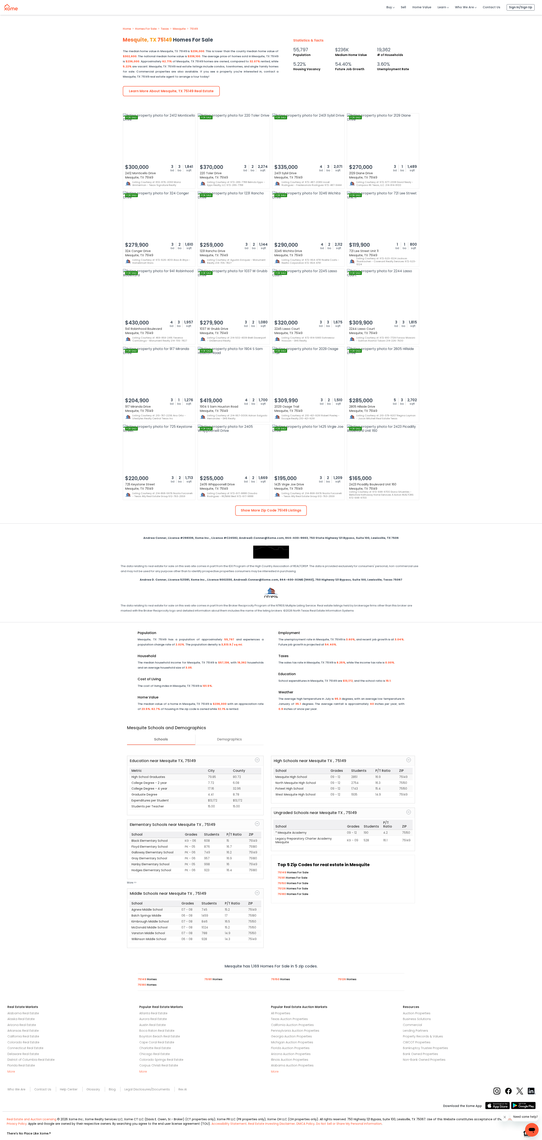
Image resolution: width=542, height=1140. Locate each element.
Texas (165, 29)
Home (127, 29)
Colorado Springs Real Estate (161, 1060)
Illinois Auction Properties (289, 1060)
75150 (282, 883)
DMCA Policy (305, 1124)
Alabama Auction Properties (292, 1065)
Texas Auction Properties (289, 1019)
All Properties (280, 1013)
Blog (112, 1089)
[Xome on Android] (523, 1105)
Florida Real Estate (21, 1065)
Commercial (412, 1025)
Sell (403, 7)
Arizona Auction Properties (291, 1054)
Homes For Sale (146, 29)
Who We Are (464, 7)
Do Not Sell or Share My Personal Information (349, 1124)
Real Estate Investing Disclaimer (271, 1124)
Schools (161, 739)
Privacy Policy (17, 1124)
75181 (282, 878)
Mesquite (179, 29)
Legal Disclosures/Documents (147, 1089)
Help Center (68, 1089)
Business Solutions (417, 1019)
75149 (194, 29)
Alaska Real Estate (21, 1019)
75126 (282, 888)
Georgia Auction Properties (291, 1036)
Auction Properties (416, 1013)
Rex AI (182, 1089)
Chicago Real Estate (154, 1054)
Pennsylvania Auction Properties (295, 1031)
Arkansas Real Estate (23, 1031)
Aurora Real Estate (153, 1019)
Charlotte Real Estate (155, 1048)
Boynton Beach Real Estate (159, 1036)
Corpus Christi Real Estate (158, 1065)
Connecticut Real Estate (25, 1048)
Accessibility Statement (229, 1124)
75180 (282, 894)
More (11, 1071)
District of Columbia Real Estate (31, 1060)
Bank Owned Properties (420, 1054)
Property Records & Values (423, 1036)
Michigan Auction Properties (292, 1042)
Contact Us (491, 7)
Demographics (229, 739)
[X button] (520, 1090)
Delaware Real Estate (23, 1054)
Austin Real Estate (152, 1025)
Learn (442, 7)
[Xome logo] (11, 6)
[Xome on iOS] (498, 1105)
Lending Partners (415, 1031)
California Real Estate (23, 1036)
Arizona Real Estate (21, 1025)
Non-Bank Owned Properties (424, 1060)
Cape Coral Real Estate (156, 1042)
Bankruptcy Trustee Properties (425, 1048)
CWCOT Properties (416, 1042)
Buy (389, 7)
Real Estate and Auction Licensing (31, 1119)
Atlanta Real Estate (153, 1013)
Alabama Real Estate (23, 1013)
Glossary (93, 1089)
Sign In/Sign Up (520, 7)
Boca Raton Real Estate (156, 1031)
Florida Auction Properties (290, 1048)
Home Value (421, 7)
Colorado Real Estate (23, 1042)
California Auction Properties (292, 1025)
